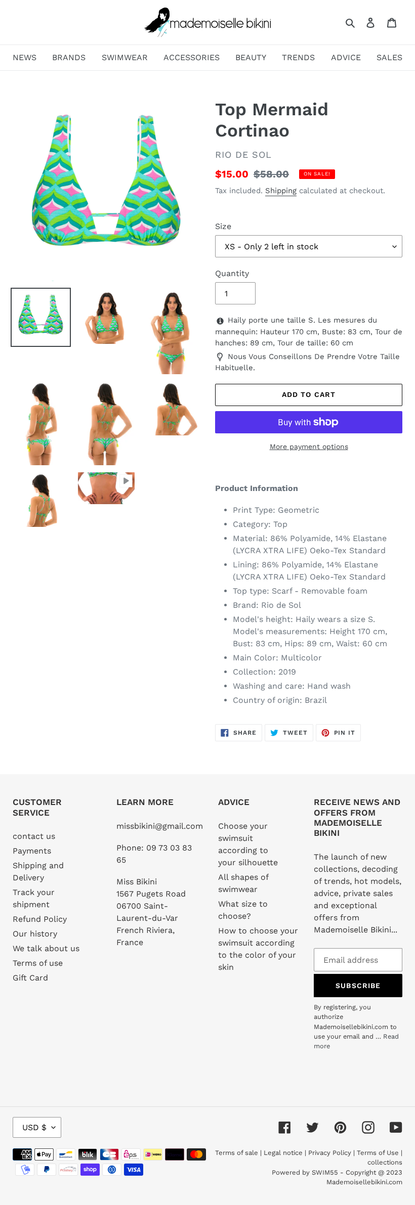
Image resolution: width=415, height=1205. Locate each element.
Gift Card (30, 978)
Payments (32, 851)
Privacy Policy (329, 1152)
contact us (34, 836)
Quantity (232, 273)
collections (384, 1162)
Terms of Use (378, 1152)
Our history (35, 934)
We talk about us (46, 948)
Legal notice (283, 1152)
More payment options (309, 446)
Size (223, 226)
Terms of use (38, 963)
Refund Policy (40, 919)
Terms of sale (236, 1152)
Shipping (281, 190)
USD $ (34, 1127)
